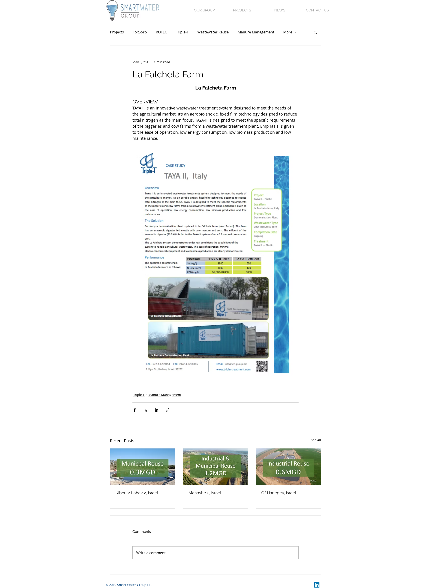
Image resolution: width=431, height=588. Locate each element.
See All (316, 440)
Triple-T (182, 32)
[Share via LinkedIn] (156, 410)
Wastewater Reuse (213, 32)
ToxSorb (140, 32)
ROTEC (161, 32)
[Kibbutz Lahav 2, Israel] (142, 466)
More (287, 32)
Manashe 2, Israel (205, 492)
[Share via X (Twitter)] (145, 410)
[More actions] (296, 62)
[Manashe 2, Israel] (215, 466)
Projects (117, 32)
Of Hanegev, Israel (278, 492)
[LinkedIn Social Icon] (316, 585)
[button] (315, 32)
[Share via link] (167, 410)
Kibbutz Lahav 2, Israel (137, 492)
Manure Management (256, 32)
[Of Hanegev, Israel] (288, 466)
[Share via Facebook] (134, 410)
